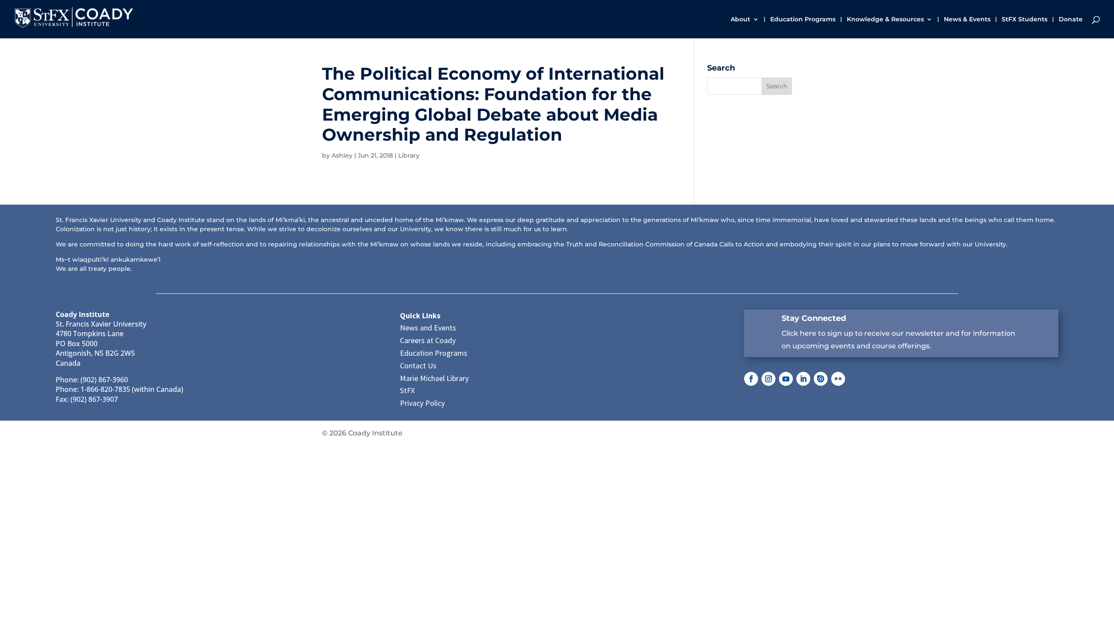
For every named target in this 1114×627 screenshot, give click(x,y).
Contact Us (418, 366)
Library (408, 155)
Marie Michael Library (434, 378)
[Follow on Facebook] (751, 379)
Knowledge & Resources (885, 19)
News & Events (967, 19)
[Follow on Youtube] (786, 379)
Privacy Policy (422, 403)
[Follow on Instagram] (768, 379)
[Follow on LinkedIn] (803, 379)
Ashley (342, 155)
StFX (407, 390)
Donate (1071, 19)
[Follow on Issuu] (821, 379)
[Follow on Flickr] (838, 379)
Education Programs (803, 19)
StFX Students (1024, 19)
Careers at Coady (428, 340)
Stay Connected (814, 318)
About (740, 19)
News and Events (428, 328)
